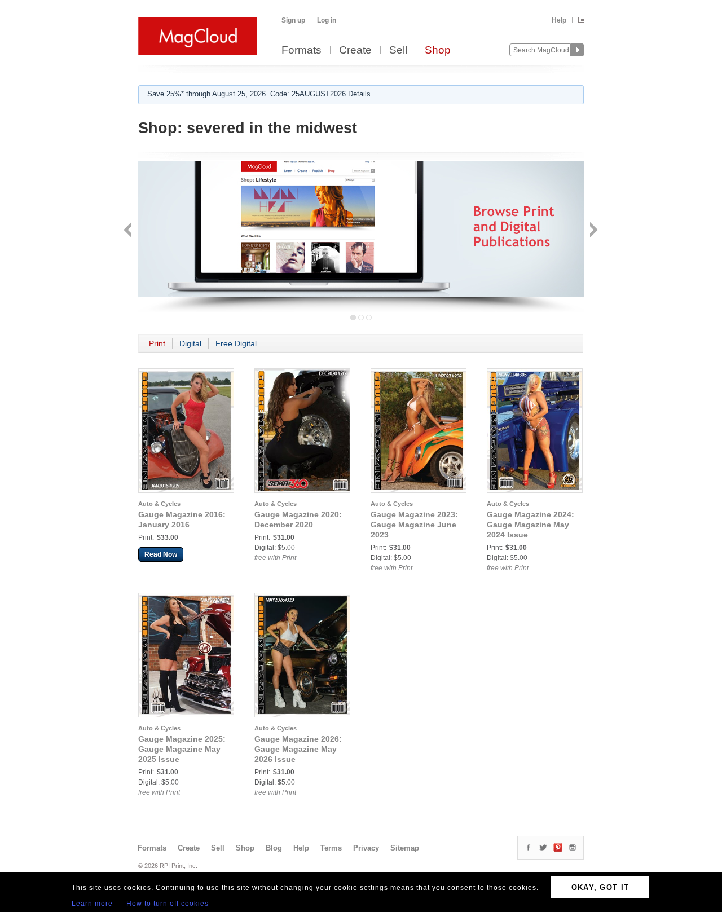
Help (559, 20)
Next (592, 231)
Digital (190, 343)
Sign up (293, 20)
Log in (326, 20)
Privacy (366, 848)
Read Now (160, 554)
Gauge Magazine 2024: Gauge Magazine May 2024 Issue (530, 524)
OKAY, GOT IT (600, 887)
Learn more (92, 903)
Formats (301, 50)
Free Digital (236, 343)
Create (355, 50)
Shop (438, 50)
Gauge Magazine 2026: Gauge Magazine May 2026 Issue (298, 749)
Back (129, 231)
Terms (331, 848)
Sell (398, 50)
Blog (274, 848)
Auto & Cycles (159, 503)
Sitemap (404, 848)
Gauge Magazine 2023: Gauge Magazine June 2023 (414, 524)
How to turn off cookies (167, 903)
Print (157, 343)
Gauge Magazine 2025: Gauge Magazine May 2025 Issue (182, 749)
